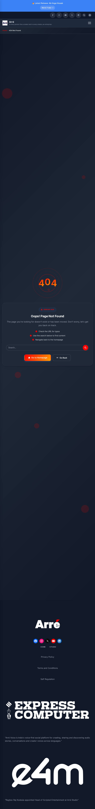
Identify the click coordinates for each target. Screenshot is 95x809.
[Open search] (84, 15)
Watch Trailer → (47, 8)
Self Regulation (48, 679)
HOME (43, 647)
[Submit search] (85, 347)
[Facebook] (52, 15)
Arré (11, 22)
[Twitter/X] (72, 15)
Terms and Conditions (47, 668)
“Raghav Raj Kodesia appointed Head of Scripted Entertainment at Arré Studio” (42, 800)
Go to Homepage (39, 357)
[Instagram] (59, 15)
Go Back (63, 358)
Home (4, 30)
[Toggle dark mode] (90, 15)
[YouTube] (65, 15)
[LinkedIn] (78, 15)
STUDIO (52, 647)
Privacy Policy (47, 657)
